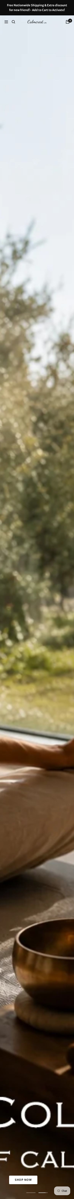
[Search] (13, 22)
